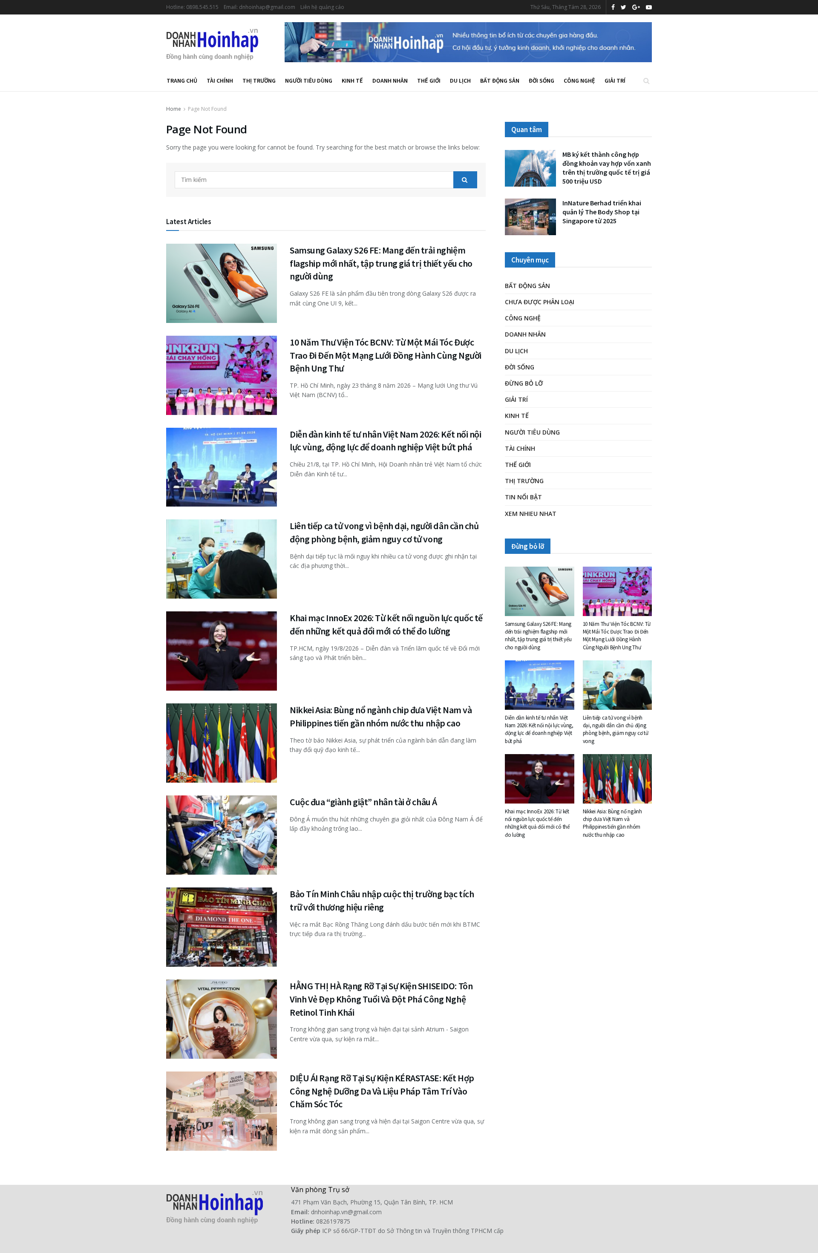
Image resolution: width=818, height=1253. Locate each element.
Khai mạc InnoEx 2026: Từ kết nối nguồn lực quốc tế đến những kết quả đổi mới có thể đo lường (537, 823)
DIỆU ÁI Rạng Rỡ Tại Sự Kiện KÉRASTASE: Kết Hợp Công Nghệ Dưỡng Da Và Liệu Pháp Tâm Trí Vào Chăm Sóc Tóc (382, 1091)
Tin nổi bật (523, 497)
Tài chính (220, 80)
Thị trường (259, 80)
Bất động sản (499, 80)
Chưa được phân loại (539, 302)
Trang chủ (182, 80)
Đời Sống (541, 80)
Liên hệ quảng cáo (322, 7)
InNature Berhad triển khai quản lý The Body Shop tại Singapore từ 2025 (601, 212)
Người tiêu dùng (308, 80)
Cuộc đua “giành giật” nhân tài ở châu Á (363, 802)
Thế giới (429, 80)
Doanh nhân (390, 80)
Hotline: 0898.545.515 (192, 7)
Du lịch (460, 80)
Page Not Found (207, 108)
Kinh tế (352, 80)
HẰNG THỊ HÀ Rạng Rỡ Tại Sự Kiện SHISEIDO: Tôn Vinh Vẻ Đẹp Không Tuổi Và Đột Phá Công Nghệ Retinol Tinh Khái (381, 999)
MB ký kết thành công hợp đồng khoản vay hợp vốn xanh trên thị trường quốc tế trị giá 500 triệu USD (606, 167)
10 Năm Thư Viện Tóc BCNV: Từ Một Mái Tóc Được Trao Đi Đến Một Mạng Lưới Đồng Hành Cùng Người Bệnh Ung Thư (385, 355)
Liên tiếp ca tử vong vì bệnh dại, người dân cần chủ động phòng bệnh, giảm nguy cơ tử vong (615, 729)
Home (173, 108)
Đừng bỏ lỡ (524, 383)
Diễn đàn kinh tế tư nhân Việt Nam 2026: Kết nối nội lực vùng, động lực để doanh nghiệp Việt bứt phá (539, 729)
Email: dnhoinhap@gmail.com (259, 7)
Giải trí (615, 80)
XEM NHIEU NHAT (530, 514)
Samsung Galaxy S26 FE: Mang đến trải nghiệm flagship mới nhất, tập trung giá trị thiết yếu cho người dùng (381, 263)
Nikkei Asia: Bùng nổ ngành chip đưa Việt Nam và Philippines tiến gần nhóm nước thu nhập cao (612, 823)
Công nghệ (579, 80)
